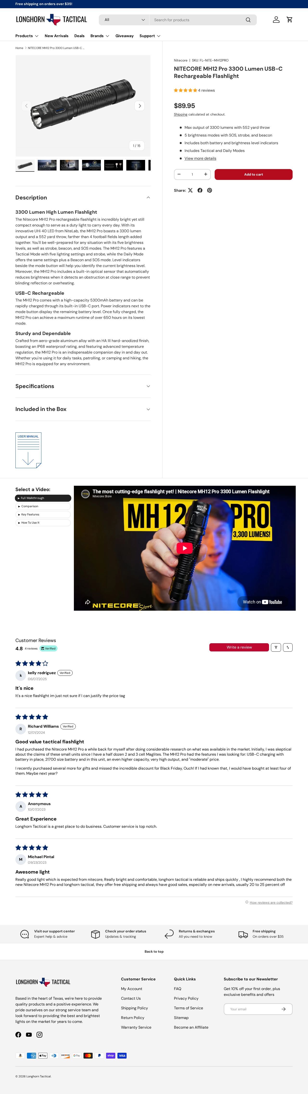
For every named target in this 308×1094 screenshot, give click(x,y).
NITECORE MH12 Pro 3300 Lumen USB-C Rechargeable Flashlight (57, 48)
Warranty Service (136, 1027)
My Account (131, 988)
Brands (97, 35)
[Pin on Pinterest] (209, 190)
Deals (79, 35)
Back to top (154, 951)
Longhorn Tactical (38, 1076)
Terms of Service (188, 1008)
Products (24, 35)
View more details (200, 158)
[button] (289, 19)
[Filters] (276, 647)
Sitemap (181, 1017)
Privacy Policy (186, 998)
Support (147, 35)
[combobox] (178, 19)
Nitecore (180, 60)
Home (19, 48)
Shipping (180, 114)
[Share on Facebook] (200, 190)
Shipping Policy (134, 1008)
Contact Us (131, 998)
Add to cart (253, 174)
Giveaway (125, 35)
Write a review (239, 647)
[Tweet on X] (190, 190)
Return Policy (132, 1017)
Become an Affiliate (191, 1027)
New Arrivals (57, 35)
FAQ (177, 988)
